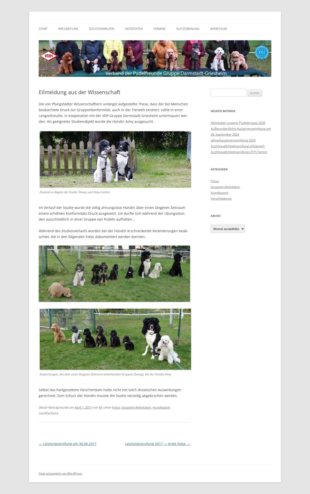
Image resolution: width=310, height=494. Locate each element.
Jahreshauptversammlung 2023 (233, 140)
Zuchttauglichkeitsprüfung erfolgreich (238, 146)
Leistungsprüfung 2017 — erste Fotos (157, 443)
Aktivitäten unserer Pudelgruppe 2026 (238, 123)
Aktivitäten (134, 29)
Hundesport (161, 407)
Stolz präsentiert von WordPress (60, 473)
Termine (159, 29)
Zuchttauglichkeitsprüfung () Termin (239, 152)
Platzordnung (188, 29)
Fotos (116, 407)
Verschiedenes (221, 198)
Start (43, 29)
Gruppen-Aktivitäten (136, 407)
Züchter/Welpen (101, 29)
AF (100, 407)
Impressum (218, 29)
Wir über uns (68, 29)
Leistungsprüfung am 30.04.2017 (67, 443)
